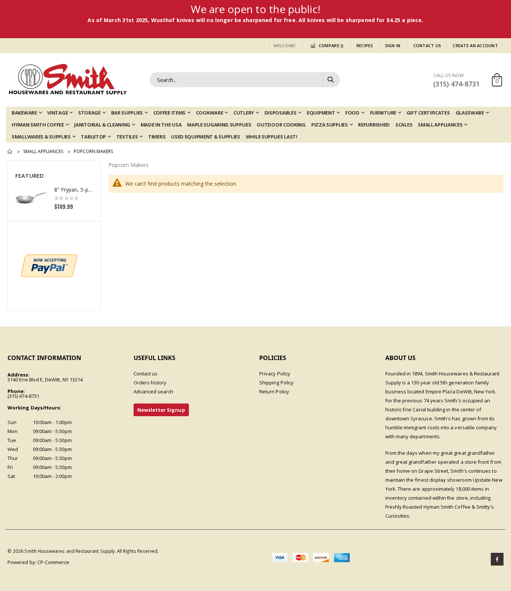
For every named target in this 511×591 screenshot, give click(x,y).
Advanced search (154, 391)
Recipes (365, 45)
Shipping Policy (276, 382)
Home (10, 151)
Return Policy (274, 391)
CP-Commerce (53, 562)
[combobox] (245, 79)
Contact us (146, 373)
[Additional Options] (49, 265)
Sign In (393, 45)
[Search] (330, 79)
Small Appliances (43, 151)
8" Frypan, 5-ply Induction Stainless (73, 189)
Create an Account (475, 45)
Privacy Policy (274, 373)
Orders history (150, 382)
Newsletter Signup (161, 409)
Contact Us (427, 45)
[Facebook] (497, 559)
